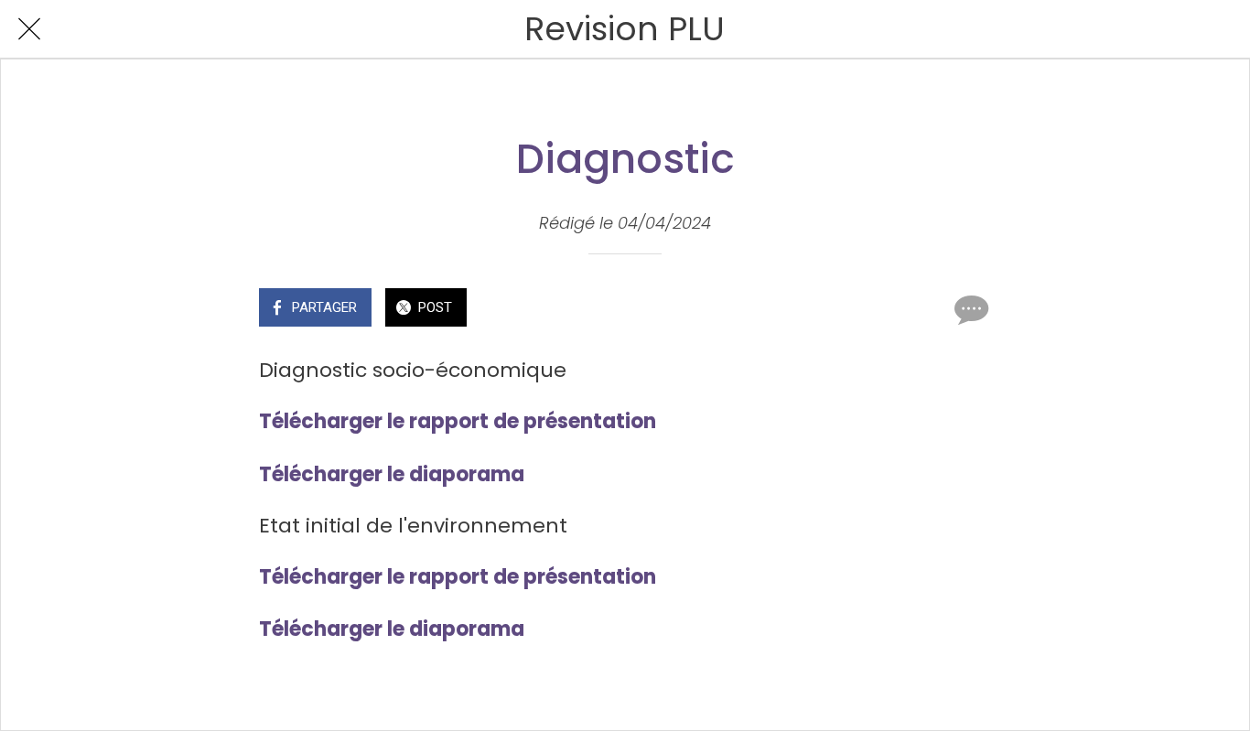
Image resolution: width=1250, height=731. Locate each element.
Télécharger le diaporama (391, 474)
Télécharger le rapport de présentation (457, 421)
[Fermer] (29, 29)
